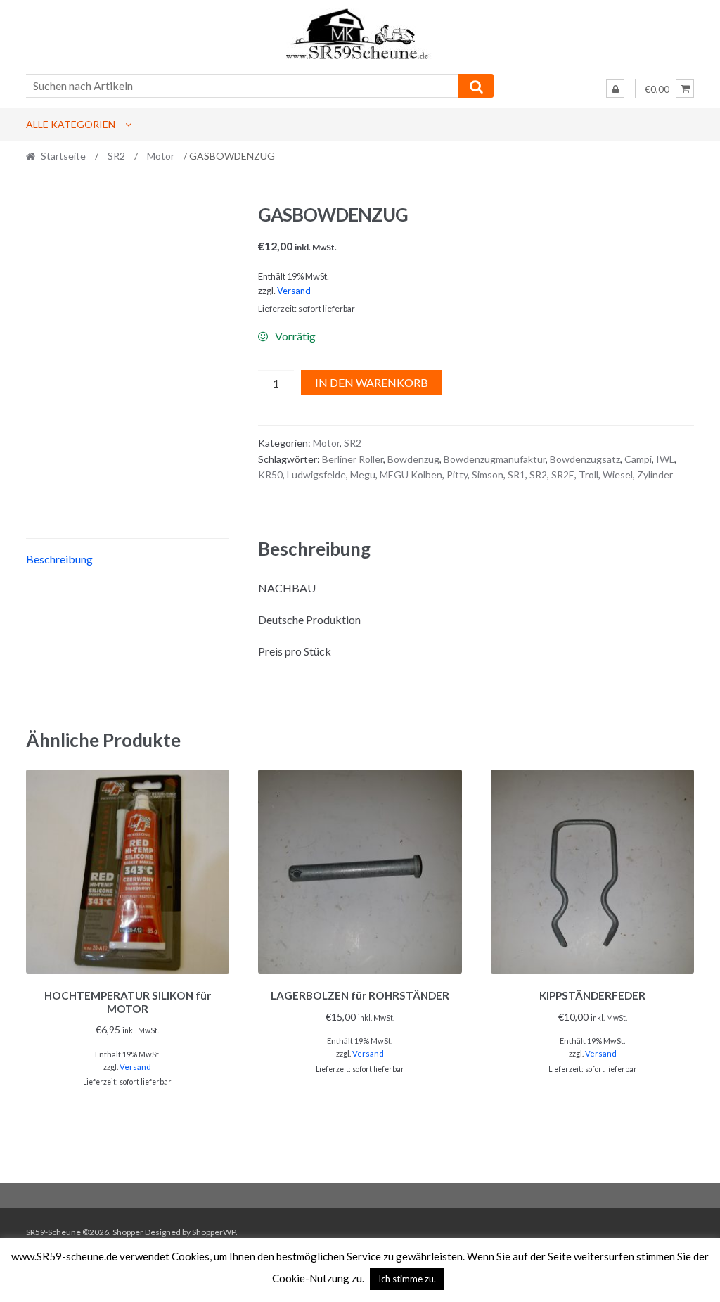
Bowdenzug (413, 459)
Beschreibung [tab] (59, 559)
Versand (294, 290)
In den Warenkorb (371, 382)
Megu (362, 474)
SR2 (116, 156)
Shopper (127, 1232)
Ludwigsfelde (316, 474)
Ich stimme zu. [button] (407, 1278)
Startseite (63, 156)
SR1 (516, 474)
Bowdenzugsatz (585, 459)
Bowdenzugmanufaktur (495, 459)
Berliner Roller (352, 459)
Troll (588, 474)
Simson (487, 474)
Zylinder (655, 474)
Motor (160, 156)
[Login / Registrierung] (615, 88)
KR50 (270, 474)
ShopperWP (214, 1232)
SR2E (562, 474)
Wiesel (618, 474)
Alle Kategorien (70, 124)
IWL (665, 459)
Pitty (457, 474)
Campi (638, 459)
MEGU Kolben (411, 474)
